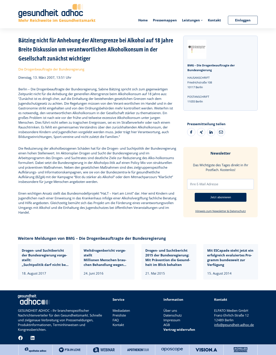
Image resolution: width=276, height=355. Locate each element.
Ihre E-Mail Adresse (204, 184)
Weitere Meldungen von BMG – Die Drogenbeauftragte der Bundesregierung (92, 238)
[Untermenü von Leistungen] (202, 20)
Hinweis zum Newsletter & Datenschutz (220, 211)
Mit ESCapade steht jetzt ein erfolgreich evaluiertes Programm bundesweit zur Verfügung (230, 257)
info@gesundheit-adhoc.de (234, 324)
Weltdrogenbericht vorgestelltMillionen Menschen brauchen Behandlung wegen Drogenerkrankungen (105, 257)
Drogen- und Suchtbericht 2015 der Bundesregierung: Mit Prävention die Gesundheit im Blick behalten (167, 257)
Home (143, 20)
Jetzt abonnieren (220, 197)
